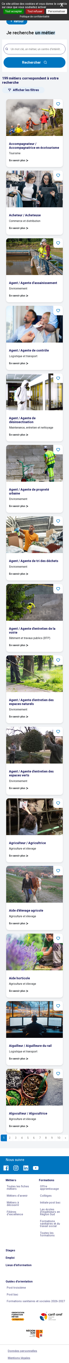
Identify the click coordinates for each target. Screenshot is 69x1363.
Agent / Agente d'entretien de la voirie (32, 630)
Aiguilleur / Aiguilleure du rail (30, 1046)
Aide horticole (19, 978)
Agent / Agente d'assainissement (33, 283)
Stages (10, 1250)
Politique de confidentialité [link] (34, 16)
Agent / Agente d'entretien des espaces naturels (31, 702)
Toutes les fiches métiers (18, 1187)
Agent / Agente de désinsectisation (22, 420)
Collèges (46, 1195)
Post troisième (16, 1287)
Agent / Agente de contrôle (29, 350)
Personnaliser (56, 11)
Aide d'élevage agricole (26, 910)
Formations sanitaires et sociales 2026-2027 (36, 1301)
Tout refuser (34, 11)
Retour (18, 21)
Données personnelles (22, 1351)
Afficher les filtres (26, 90)
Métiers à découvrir (13, 1204)
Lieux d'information (18, 1265)
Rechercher (31, 62)
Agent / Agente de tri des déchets (33, 561)
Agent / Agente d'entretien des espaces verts (31, 773)
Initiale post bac (50, 1202)
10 (58, 1137)
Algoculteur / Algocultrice (28, 1113)
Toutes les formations (47, 1234)
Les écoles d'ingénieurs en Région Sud (50, 1212)
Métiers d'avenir (17, 1195)
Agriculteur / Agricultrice (27, 843)
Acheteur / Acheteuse (25, 215)
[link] (34, 133)
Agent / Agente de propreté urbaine (29, 491)
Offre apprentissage (49, 1187)
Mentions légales (19, 1358)
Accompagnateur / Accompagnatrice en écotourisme (34, 145)
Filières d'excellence (15, 1213)
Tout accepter (13, 11)
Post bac (12, 1294)
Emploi (10, 1257)
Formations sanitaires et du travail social (50, 1224)
